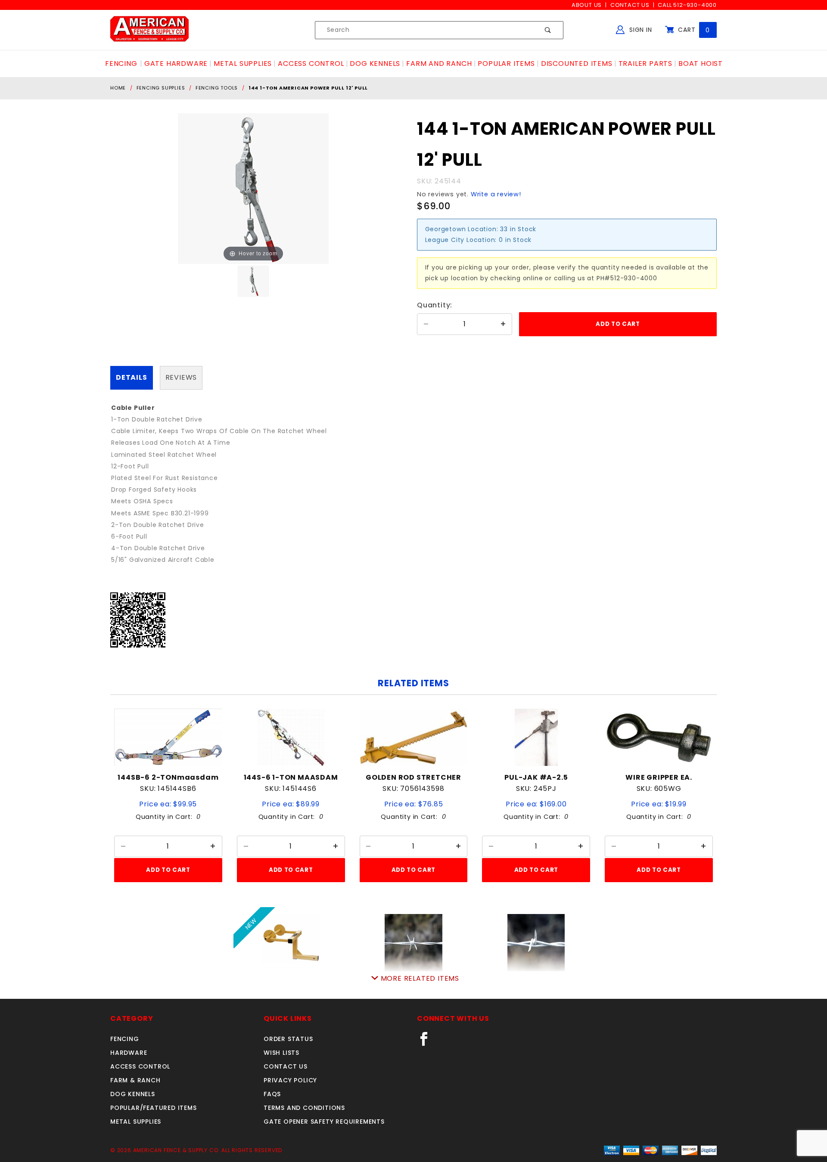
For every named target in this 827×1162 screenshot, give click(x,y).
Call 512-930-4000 (687, 5)
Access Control (140, 1066)
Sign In (639, 29)
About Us (587, 5)
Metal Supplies (135, 1121)
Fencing (124, 1039)
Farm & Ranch (135, 1080)
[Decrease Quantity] (426, 324)
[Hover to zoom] (253, 188)
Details (131, 377)
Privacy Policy (290, 1080)
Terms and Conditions (304, 1107)
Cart (693, 29)
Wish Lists (281, 1052)
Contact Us (630, 5)
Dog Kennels (132, 1094)
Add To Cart (168, 870)
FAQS (272, 1094)
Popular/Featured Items (153, 1107)
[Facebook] (427, 1042)
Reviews (181, 377)
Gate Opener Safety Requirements (324, 1121)
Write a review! (496, 194)
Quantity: (434, 305)
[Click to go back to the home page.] (149, 29)
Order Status (288, 1039)
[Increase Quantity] (503, 324)
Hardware (128, 1052)
